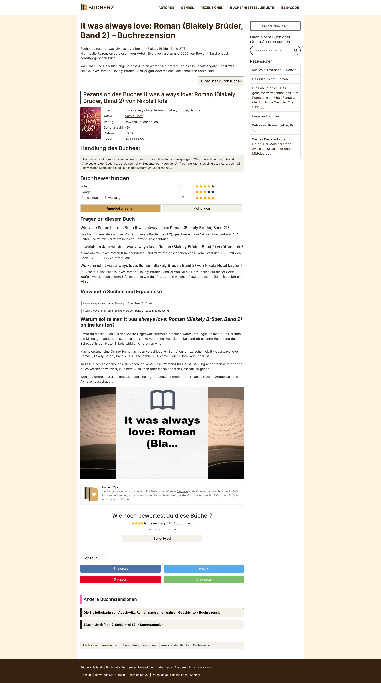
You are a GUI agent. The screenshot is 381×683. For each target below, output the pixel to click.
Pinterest (121, 579)
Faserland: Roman (265, 116)
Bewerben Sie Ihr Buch (110, 674)
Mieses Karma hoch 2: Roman (274, 70)
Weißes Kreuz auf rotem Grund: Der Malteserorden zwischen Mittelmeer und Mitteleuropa (271, 146)
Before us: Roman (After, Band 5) (274, 127)
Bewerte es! (162, 538)
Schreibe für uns (138, 674)
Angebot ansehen (120, 208)
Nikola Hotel (134, 116)
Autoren (166, 8)
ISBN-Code (290, 8)
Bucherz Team (111, 487)
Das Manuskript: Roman (270, 79)
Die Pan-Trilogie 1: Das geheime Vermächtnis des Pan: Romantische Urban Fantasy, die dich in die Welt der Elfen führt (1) (275, 97)
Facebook (122, 568)
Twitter (205, 568)
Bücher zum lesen (275, 26)
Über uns (86, 674)
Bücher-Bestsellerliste (252, 8)
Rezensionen (212, 8)
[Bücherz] (97, 7)
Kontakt (195, 674)
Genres (187, 8)
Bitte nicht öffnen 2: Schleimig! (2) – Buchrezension (124, 624)
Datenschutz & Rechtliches (170, 674)
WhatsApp (205, 579)
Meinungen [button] (201, 208)
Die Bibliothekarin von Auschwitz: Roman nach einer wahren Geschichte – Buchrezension (153, 612)
